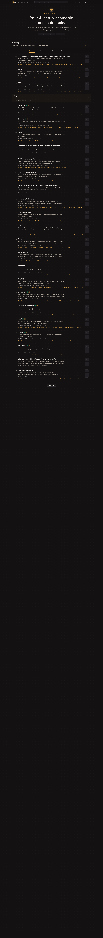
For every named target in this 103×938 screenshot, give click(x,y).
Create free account (50, 476)
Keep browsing (51, 480)
